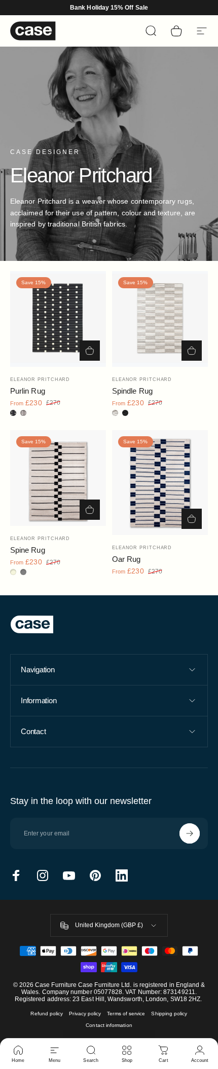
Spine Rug (27, 550)
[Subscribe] (189, 833)
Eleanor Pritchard (40, 379)
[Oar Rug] (160, 482)
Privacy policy (85, 1013)
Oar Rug (126, 559)
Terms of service (126, 1013)
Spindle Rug (132, 391)
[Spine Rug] (58, 478)
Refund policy (46, 1013)
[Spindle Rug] (160, 319)
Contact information (109, 1025)
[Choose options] (90, 350)
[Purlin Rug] (58, 319)
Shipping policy (169, 1013)
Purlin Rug (27, 391)
